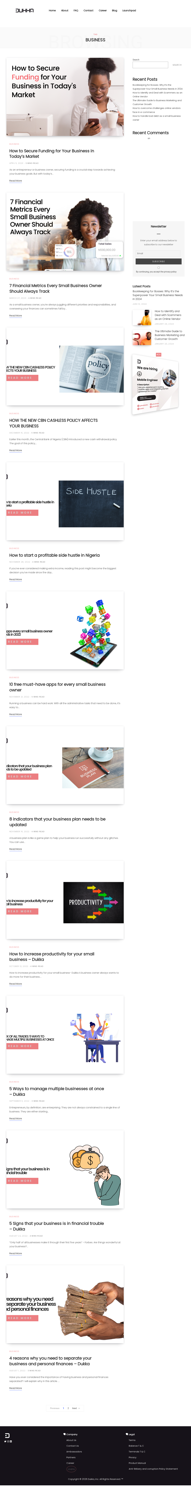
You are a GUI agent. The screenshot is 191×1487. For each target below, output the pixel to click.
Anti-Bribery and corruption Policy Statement (153, 1468)
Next (74, 1408)
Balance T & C (136, 1445)
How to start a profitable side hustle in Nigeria (54, 555)
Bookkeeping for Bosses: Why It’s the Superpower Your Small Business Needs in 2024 (158, 295)
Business (14, 144)
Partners (71, 1457)
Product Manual (137, 1463)
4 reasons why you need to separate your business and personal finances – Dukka (50, 1361)
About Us (71, 1440)
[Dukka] (24, 11)
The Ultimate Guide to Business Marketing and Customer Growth (170, 335)
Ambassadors (74, 1451)
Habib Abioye (140, 138)
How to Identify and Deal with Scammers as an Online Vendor (168, 315)
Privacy (132, 1457)
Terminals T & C (137, 1451)
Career (70, 1463)
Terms (132, 1440)
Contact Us (72, 1445)
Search (136, 60)
